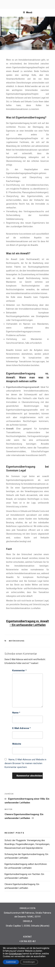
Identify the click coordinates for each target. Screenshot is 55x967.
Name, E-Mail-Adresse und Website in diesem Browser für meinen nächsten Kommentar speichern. (25, 763)
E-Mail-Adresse (21, 728)
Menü (29, 12)
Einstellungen (15, 953)
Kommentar (19, 670)
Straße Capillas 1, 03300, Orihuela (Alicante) (27, 925)
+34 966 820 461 (27, 941)
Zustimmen (11, 962)
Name (16, 712)
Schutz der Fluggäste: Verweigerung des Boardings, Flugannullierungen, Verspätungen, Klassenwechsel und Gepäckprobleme (27, 844)
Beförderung (17, 641)
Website (16, 743)
